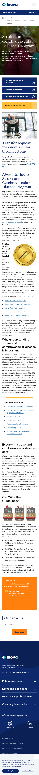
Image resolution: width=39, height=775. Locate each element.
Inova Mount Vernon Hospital (17, 316)
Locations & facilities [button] (14, 689)
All (5, 625)
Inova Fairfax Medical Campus (17, 304)
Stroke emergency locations (14, 81)
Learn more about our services (20, 407)
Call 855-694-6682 (20, 673)
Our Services (13, 18)
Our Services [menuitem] (9, 12)
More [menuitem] (31, 12)
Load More (19, 632)
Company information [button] (15, 704)
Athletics (29, 728)
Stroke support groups (16, 420)
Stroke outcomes (14, 89)
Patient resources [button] (12, 681)
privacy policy (16, 766)
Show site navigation (34, 5)
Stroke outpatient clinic (17, 96)
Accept (10, 771)
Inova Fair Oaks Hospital (15, 308)
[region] (19, 764)
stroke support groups (11, 222)
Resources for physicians (17, 424)
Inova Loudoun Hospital (15, 312)
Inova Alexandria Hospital (15, 301)
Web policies (7, 738)
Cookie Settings (27, 771)
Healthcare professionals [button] (17, 696)
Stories (11, 625)
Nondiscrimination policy (12, 743)
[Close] (36, 757)
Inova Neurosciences (15, 105)
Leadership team (14, 428)
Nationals (10, 728)
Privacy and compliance (12, 748)
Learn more (22, 572)
